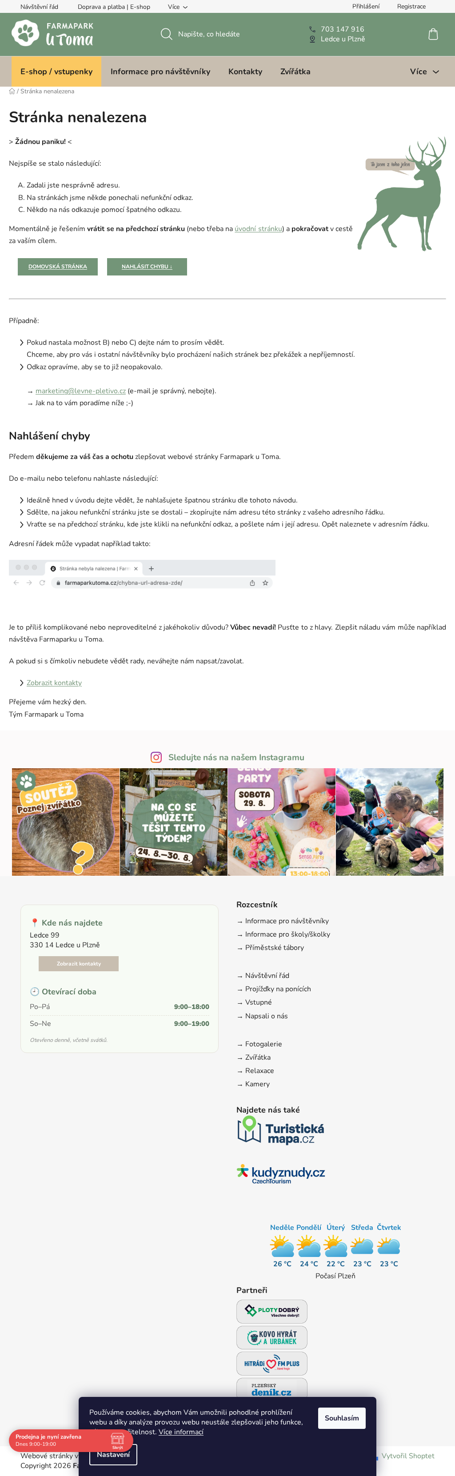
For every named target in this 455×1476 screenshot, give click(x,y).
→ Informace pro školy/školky (283, 934)
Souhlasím (342, 1418)
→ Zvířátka (253, 1057)
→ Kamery (253, 1084)
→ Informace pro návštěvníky (282, 921)
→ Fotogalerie (259, 1044)
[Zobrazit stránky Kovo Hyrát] (271, 1340)
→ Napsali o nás (262, 1016)
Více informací (181, 1432)
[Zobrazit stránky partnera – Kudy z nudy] (280, 1176)
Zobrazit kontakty (54, 683)
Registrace (411, 6)
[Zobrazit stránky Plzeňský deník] (271, 1392)
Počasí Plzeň (335, 1276)
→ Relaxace (255, 1071)
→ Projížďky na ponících (273, 989)
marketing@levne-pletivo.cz (81, 391)
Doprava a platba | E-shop (114, 7)
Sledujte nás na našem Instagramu (236, 757)
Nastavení (113, 1455)
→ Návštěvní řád (262, 976)
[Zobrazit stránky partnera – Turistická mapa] (280, 1132)
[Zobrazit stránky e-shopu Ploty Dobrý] (271, 1311)
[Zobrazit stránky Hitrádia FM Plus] (271, 1366)
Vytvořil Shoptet (408, 1456)
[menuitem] (56, 71)
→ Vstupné (254, 1002)
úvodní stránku (258, 229)
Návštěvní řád (39, 7)
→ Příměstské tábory (270, 948)
